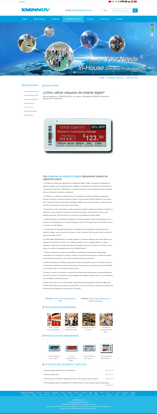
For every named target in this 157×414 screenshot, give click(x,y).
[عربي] (126, 1)
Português (80, 395)
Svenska (83, 393)
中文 (59, 395)
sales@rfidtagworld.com (81, 10)
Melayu (133, 393)
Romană (46, 393)
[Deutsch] (122, 1)
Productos (55, 19)
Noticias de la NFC (30, 111)
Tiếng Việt (125, 393)
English (109, 395)
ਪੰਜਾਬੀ (101, 393)
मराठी (90, 393)
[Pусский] (129, 1)
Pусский (88, 395)
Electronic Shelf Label (51, 374)
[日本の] (116, 1)
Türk (118, 393)
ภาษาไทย (39, 393)
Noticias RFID (132, 78)
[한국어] (113, 1)
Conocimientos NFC (31, 99)
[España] (132, 1)
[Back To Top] (152, 35)
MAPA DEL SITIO (78, 400)
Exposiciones (28, 115)
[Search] (135, 10)
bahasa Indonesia (44, 395)
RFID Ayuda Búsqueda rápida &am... (106, 330)
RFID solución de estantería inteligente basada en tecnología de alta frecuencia (71, 379)
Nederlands (25, 395)
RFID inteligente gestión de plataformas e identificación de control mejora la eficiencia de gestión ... (77, 383)
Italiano (116, 395)
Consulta (119, 19)
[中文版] (110, 1)
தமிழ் (107, 393)
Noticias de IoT (29, 103)
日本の (65, 395)
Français (124, 395)
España (96, 395)
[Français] (119, 1)
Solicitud (90, 19)
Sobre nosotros (39, 19)
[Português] (135, 1)
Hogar (24, 19)
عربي (102, 395)
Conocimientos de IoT (31, 91)
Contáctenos (105, 19)
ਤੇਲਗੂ (95, 393)
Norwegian (55, 393)
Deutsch (132, 395)
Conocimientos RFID (31, 95)
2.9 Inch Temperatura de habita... (71, 358)
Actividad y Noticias (73, 19)
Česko (63, 393)
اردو (113, 393)
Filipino (34, 395)
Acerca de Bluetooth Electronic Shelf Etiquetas (59, 370)
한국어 (72, 395)
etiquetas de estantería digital (64, 176)
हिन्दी (54, 395)
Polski (76, 393)
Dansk (70, 393)
